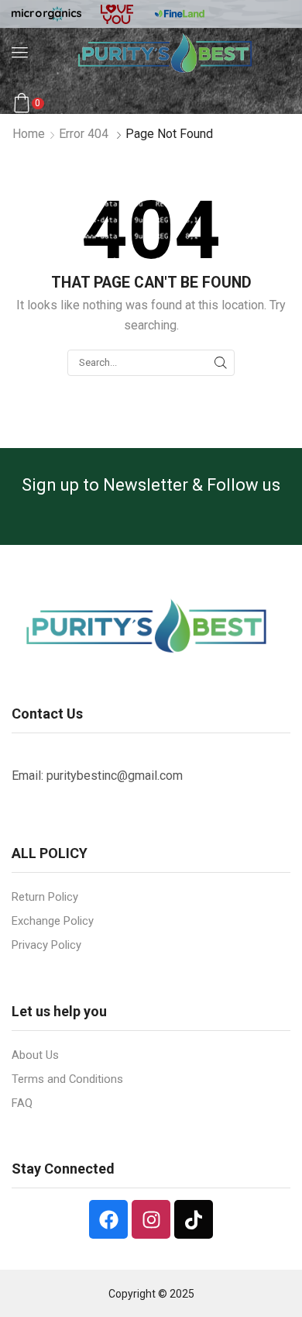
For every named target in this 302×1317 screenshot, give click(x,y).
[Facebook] (108, 1219)
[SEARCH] (221, 363)
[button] (20, 52)
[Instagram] (151, 1219)
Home (28, 133)
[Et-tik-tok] (193, 1219)
